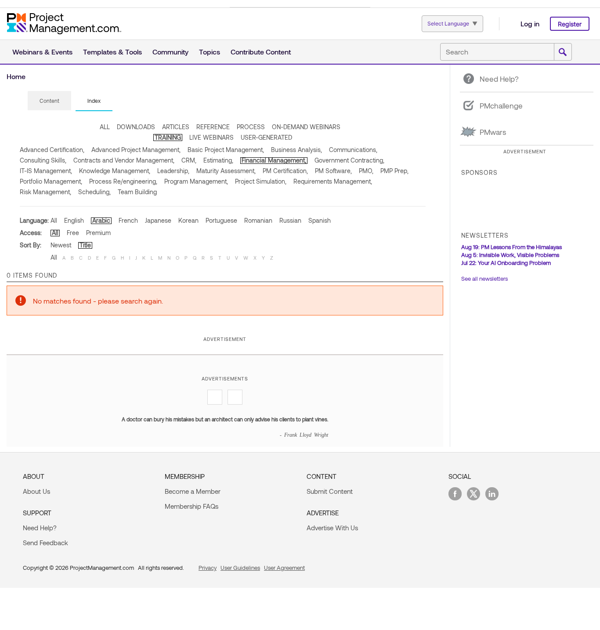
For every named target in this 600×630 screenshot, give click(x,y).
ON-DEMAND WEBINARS (306, 126)
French (128, 220)
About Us (36, 491)
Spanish (319, 220)
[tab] (49, 101)
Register (570, 24)
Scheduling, (94, 192)
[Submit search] (562, 52)
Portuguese (221, 220)
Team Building (137, 192)
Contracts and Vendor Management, (123, 160)
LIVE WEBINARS (211, 137)
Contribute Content (261, 51)
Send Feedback (45, 543)
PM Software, (333, 170)
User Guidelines (240, 567)
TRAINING (168, 137)
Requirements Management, (332, 181)
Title (85, 245)
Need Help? (40, 528)
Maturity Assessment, (226, 170)
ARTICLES (175, 126)
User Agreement (284, 567)
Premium (98, 232)
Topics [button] (209, 51)
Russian (290, 220)
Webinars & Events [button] (42, 51)
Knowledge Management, (114, 170)
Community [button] (170, 51)
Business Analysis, (296, 149)
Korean (188, 220)
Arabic (101, 220)
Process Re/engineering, (123, 181)
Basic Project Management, (226, 149)
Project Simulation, (260, 181)
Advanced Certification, (52, 149)
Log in (529, 23)
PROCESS (251, 126)
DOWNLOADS (136, 126)
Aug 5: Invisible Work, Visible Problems (510, 254)
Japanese (158, 220)
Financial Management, (274, 160)
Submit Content (330, 491)
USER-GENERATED (266, 137)
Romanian (258, 220)
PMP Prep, (394, 170)
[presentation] (49, 101)
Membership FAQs (191, 506)
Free (73, 232)
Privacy (208, 567)
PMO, (366, 170)
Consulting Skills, (43, 160)
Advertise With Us (332, 528)
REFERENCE (213, 126)
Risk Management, (45, 192)
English (74, 220)
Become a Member (192, 491)
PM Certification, (285, 170)
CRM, (188, 160)
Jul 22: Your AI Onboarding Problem (506, 262)
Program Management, (196, 181)
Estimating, (218, 160)
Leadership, (173, 170)
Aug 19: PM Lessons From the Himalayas (511, 246)
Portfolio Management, (51, 181)
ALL (105, 126)
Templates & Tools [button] (112, 51)
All (54, 220)
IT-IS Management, (46, 170)
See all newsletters (484, 278)
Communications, (353, 149)
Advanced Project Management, (136, 149)
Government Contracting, (349, 160)
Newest (61, 245)
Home (16, 76)
